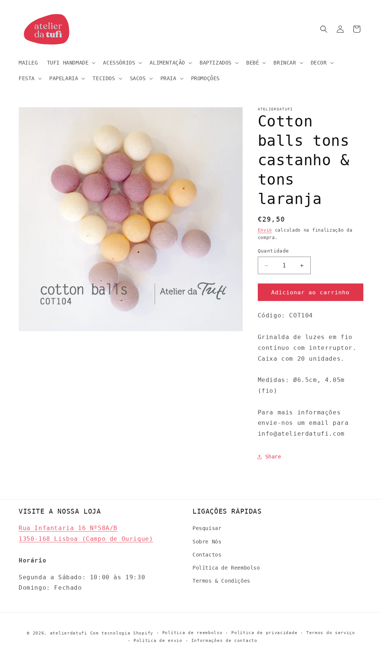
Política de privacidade (264, 632)
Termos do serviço (330, 632)
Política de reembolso (192, 632)
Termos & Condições (221, 581)
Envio (265, 230)
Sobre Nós (206, 542)
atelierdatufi (68, 633)
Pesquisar (206, 528)
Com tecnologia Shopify (121, 633)
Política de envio (158, 640)
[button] (71, 62)
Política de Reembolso (226, 568)
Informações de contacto (224, 640)
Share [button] (273, 457)
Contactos (206, 555)
